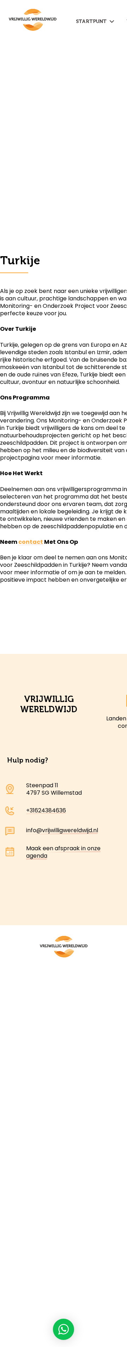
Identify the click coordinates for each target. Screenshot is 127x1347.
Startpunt (92, 21)
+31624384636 (46, 810)
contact (30, 542)
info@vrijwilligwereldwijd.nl (62, 830)
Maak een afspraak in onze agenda (63, 852)
